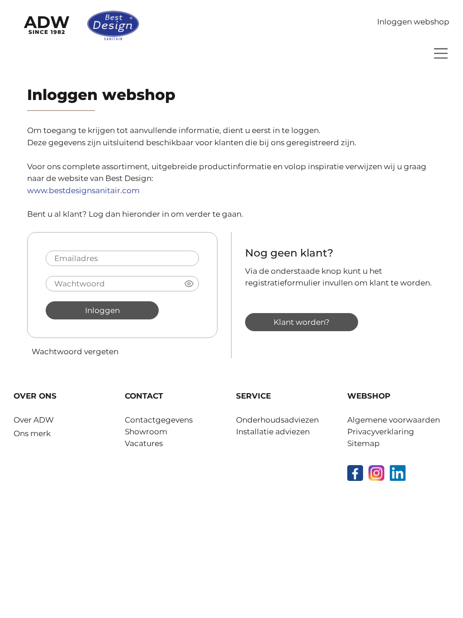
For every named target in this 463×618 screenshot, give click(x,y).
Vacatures (144, 443)
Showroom (146, 431)
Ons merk (32, 433)
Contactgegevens (159, 419)
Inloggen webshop (413, 21)
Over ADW (34, 419)
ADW (47, 23)
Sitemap (363, 443)
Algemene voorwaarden (393, 419)
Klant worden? (302, 322)
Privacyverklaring (380, 431)
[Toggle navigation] (440, 53)
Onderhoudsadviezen (277, 419)
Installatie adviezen (273, 431)
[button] (189, 283)
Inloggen (102, 310)
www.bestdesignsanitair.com (83, 190)
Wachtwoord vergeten (75, 351)
